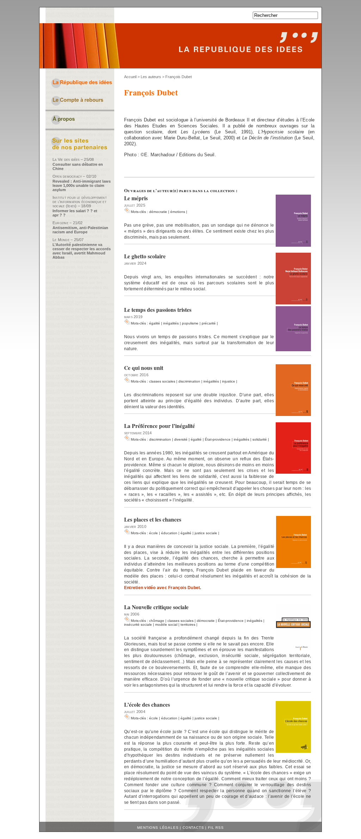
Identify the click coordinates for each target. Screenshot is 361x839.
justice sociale (206, 533)
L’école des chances (147, 704)
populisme (190, 323)
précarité (209, 323)
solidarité (259, 439)
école (153, 533)
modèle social (166, 624)
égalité (154, 323)
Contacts (193, 827)
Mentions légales (157, 827)
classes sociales (162, 381)
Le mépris (136, 198)
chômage (156, 621)
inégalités (171, 323)
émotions (177, 212)
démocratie (158, 212)
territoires (187, 624)
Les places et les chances (152, 519)
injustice (228, 381)
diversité (181, 439)
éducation (169, 533)
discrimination (189, 381)
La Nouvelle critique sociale (156, 607)
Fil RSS (216, 827)
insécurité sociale (138, 624)
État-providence (218, 439)
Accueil (130, 77)
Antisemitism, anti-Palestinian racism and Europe (80, 230)
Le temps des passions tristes (157, 310)
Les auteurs (151, 77)
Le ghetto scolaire (145, 256)
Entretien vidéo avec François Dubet (162, 587)
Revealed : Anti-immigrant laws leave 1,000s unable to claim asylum (82, 185)
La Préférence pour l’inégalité (159, 426)
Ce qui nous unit (143, 368)
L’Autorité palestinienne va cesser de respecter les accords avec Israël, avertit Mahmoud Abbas (82, 250)
